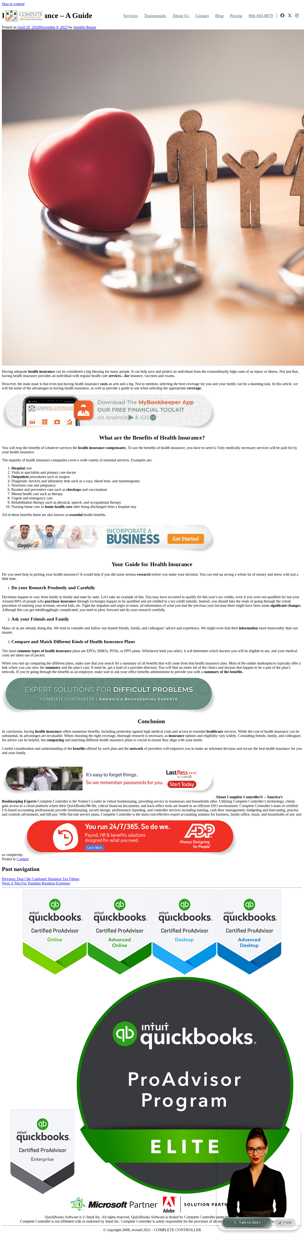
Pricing (236, 15)
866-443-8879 (261, 15)
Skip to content (13, 4)
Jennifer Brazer (84, 27)
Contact (202, 15)
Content (22, 859)
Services (130, 15)
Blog (219, 15)
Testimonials (155, 15)
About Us (180, 15)
